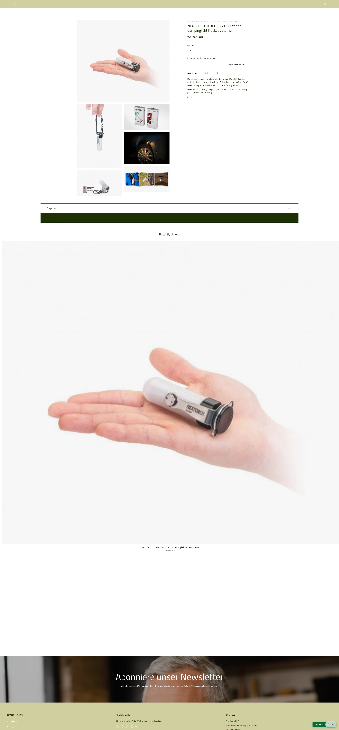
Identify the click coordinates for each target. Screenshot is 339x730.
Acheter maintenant (235, 64)
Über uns (52, 218)
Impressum (12, 721)
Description (192, 73)
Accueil (190, 21)
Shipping (51, 208)
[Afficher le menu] (8, 4)
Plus (189, 97)
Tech (206, 73)
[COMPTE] (325, 4)
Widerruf (11, 727)
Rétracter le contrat (324, 724)
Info (217, 73)
